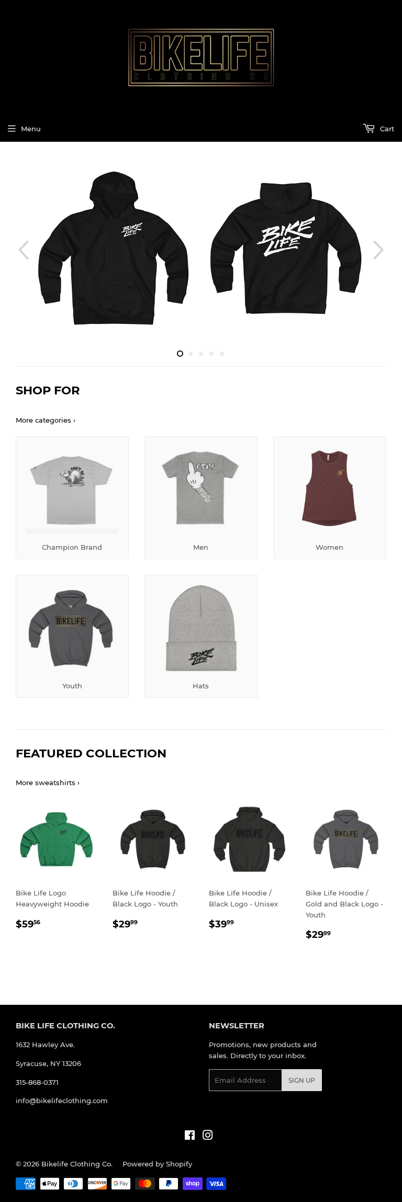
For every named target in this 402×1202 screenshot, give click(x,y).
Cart (386, 128)
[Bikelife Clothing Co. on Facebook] (189, 1136)
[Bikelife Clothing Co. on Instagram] (208, 1136)
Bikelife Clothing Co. (77, 1164)
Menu (31, 128)
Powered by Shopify (157, 1164)
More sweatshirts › (48, 782)
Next (379, 250)
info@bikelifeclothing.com (62, 1100)
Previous (22, 250)
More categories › (45, 420)
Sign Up (301, 1080)
